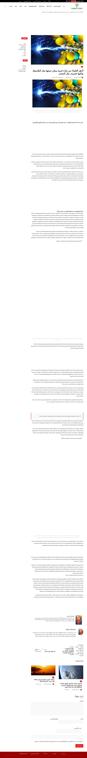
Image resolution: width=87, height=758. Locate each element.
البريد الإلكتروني (77, 728)
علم (82, 66)
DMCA (49, 1)
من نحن (20, 1)
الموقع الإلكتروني (54, 719)
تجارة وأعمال (41, 6)
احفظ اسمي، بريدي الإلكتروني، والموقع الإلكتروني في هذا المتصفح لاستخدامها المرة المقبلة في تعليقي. (58, 741)
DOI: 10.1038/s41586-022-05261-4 (74, 575)
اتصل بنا (44, 1)
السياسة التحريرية (37, 1)
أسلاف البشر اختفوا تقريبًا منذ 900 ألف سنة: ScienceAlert (44, 680)
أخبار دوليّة (49, 6)
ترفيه (16, 6)
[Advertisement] (43, 24)
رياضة (20, 6)
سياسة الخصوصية (27, 1)
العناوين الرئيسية (57, 6)
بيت (64, 6)
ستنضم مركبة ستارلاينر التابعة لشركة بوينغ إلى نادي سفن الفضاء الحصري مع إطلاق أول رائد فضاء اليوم (71, 685)
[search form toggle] (5, 6)
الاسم (81, 719)
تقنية (25, 6)
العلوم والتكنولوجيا (32, 6)
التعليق (81, 701)
